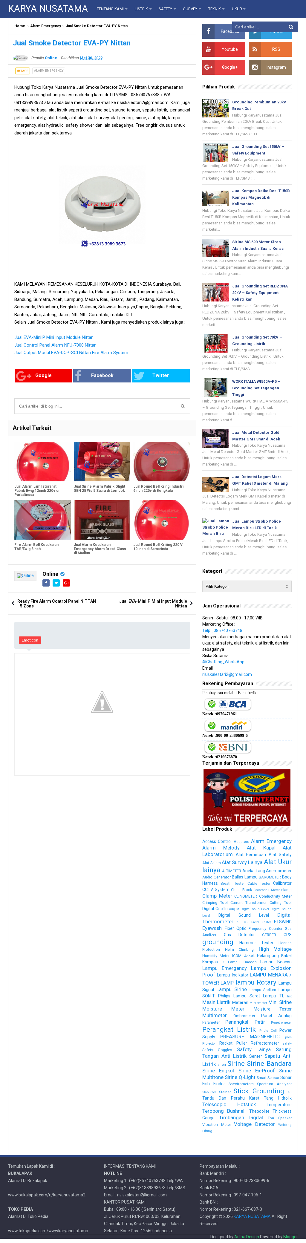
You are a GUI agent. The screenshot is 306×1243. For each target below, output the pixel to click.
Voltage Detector (254, 1124)
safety (287, 1043)
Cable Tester (258, 883)
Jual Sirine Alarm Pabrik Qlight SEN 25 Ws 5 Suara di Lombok (99, 488)
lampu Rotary (255, 982)
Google (43, 375)
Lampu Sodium (263, 990)
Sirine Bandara (269, 1063)
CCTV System (215, 889)
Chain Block (241, 889)
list (289, 996)
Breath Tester (233, 883)
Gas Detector (239, 934)
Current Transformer (248, 902)
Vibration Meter (216, 1124)
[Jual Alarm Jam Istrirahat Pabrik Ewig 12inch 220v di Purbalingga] (42, 461)
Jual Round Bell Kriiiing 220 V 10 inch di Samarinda (158, 547)
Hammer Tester (256, 942)
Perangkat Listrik (229, 1029)
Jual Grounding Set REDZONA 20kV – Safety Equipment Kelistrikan (260, 292)
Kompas (210, 961)
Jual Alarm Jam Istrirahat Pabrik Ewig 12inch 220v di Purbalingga (36, 490)
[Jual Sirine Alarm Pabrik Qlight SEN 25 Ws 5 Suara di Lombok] (102, 461)
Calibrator (282, 883)
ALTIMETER (231, 871)
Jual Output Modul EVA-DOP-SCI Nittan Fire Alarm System (71, 352)
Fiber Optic (235, 928)
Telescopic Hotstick (228, 1104)
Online (50, 574)
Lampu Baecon (242, 962)
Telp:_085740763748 (222, 630)
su (290, 1092)
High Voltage (275, 949)
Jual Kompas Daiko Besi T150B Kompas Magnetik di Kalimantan (261, 197)
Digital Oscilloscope (220, 908)
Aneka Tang (253, 870)
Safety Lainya (254, 1049)
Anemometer (279, 870)
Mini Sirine (280, 1002)
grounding (217, 942)
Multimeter (214, 1015)
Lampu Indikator (232, 975)
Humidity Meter (216, 955)
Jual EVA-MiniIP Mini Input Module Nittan (54, 337)
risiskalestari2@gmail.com (227, 674)
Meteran (240, 1002)
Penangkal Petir (245, 1022)
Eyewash (212, 928)
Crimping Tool (214, 902)
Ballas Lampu (245, 877)
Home (19, 26)
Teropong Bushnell (224, 1111)
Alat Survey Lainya (242, 862)
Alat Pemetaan (251, 854)
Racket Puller (233, 1043)
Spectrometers (241, 1084)
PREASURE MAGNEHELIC (249, 1037)
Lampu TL (273, 996)
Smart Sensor (268, 1077)
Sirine (236, 1063)
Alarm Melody (220, 848)
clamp (286, 889)
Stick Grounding (258, 1091)
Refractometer (265, 1043)
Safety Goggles (217, 1050)
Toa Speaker (280, 1118)
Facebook (102, 375)
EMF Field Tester (256, 922)
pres (288, 1037)
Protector (209, 1043)
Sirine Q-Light (240, 1077)
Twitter (160, 375)
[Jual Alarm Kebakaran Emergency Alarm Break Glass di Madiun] (102, 520)
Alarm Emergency (45, 26)
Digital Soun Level (255, 909)
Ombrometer (244, 1016)
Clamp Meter (217, 896)
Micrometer (258, 1003)
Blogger (290, 1236)
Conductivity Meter (275, 896)
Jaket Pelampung (261, 955)
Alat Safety (280, 854)
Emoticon (30, 640)
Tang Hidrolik (278, 1098)
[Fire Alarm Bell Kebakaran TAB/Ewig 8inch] (42, 520)
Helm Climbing (239, 949)
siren (222, 1064)
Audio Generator (216, 877)
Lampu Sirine (231, 989)
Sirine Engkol (218, 1071)
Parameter (211, 1022)
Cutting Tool (281, 902)
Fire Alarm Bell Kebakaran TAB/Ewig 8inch (36, 547)
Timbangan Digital (241, 1117)
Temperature (279, 1104)
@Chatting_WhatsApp (223, 661)
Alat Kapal (261, 848)
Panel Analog (276, 1015)
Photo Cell (268, 1031)
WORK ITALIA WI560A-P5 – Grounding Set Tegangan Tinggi (256, 388)
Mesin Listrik (216, 1002)
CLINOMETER (245, 896)
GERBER (269, 935)
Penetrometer (281, 1023)
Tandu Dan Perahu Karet (230, 1098)
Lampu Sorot (246, 996)
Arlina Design (246, 1236)
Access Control (217, 841)
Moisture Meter (223, 1009)
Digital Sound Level (243, 915)
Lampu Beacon (276, 961)
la (223, 962)
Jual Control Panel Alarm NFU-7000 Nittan (55, 345)
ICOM (236, 955)
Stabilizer (209, 1092)
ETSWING (283, 921)
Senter (255, 1056)
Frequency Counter (265, 928)
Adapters (241, 841)
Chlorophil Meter (266, 890)
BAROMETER (270, 877)
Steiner (225, 1092)
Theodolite (259, 1111)
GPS (288, 934)
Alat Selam (211, 863)
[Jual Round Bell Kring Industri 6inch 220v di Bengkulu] (161, 461)
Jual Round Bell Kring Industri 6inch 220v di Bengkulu (158, 488)
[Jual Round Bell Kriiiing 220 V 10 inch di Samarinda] (161, 520)
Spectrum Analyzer (274, 1084)
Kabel (286, 955)
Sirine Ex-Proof (256, 1071)
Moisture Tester (273, 1009)
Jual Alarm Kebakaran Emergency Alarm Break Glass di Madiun (100, 549)
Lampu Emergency (224, 968)
